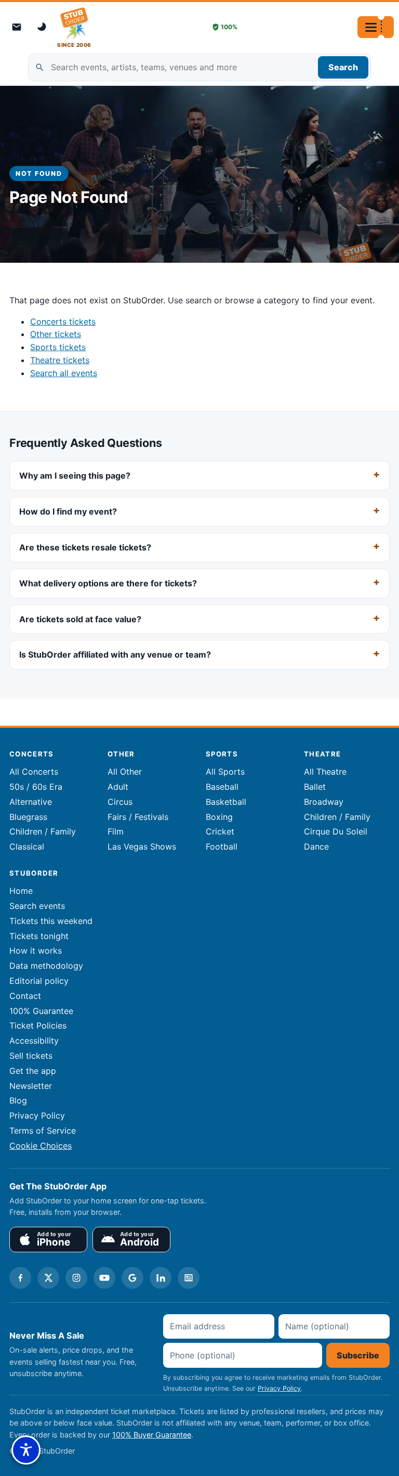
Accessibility (34, 1040)
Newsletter (30, 1086)
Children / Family (42, 831)
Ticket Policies (37, 1025)
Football (221, 846)
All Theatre (325, 771)
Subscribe (358, 1355)
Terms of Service (42, 1130)
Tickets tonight (39, 936)
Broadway (323, 802)
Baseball (222, 786)
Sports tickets (58, 347)
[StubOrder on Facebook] (20, 1278)
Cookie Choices (40, 1145)
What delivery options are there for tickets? (108, 582)
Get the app (32, 1071)
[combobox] (199, 67)
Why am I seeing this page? (74, 475)
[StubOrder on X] (48, 1278)
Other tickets (55, 334)
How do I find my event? (68, 511)
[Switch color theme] (42, 27)
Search (343, 67)
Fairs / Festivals (138, 817)
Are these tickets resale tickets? (85, 547)
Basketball (226, 802)
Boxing (219, 817)
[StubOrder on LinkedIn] (160, 1278)
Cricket (220, 831)
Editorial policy (39, 981)
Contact (25, 996)
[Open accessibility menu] (26, 1450)
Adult (118, 786)
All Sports (225, 771)
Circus (120, 802)
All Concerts (33, 771)
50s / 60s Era (35, 786)
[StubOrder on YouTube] (104, 1278)
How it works (35, 950)
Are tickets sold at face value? (80, 618)
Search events (37, 906)
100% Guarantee (41, 1011)
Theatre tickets (59, 360)
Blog (18, 1100)
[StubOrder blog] (189, 1278)
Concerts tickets (63, 321)
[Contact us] (16, 27)
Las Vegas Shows (142, 846)
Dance (316, 846)
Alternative (30, 802)
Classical (26, 846)
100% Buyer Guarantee (151, 1434)
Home (21, 890)
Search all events (63, 373)
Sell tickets (30, 1055)
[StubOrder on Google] (132, 1278)
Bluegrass (28, 817)
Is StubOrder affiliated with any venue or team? (115, 654)
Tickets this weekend (50, 921)
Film (116, 831)
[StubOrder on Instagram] (76, 1278)
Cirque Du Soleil (335, 831)
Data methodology (46, 965)
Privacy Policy (37, 1115)
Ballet (315, 786)
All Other (125, 771)
